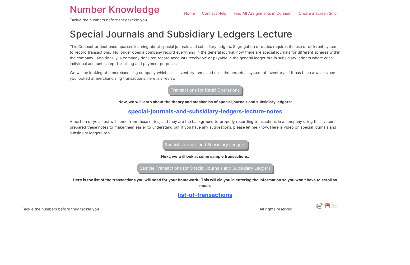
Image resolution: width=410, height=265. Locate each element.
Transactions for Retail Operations (205, 90)
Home (189, 13)
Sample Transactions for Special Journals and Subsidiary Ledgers (205, 168)
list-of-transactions (205, 194)
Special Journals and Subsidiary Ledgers (205, 144)
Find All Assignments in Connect (263, 13)
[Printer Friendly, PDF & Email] (327, 206)
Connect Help (214, 13)
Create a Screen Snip (318, 13)
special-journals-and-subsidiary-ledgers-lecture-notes (205, 111)
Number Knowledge (115, 9)
